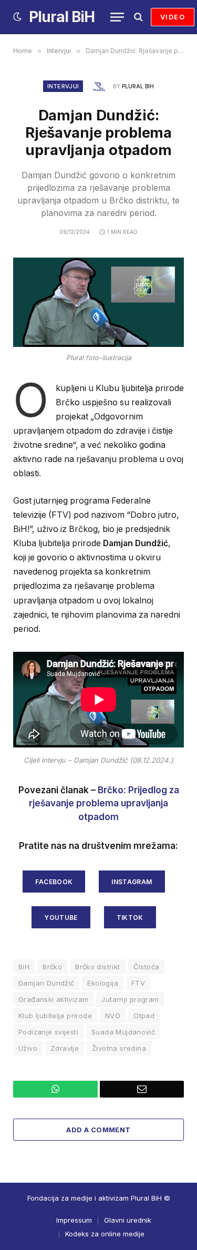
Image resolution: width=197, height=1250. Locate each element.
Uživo (27, 1048)
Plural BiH (138, 86)
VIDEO (172, 17)
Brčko (52, 966)
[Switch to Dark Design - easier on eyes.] (17, 17)
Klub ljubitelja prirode (55, 1015)
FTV (138, 983)
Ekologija (102, 983)
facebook (53, 882)
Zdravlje (64, 1048)
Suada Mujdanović (123, 1032)
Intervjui (63, 86)
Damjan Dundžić (46, 983)
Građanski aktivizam (53, 999)
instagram (131, 882)
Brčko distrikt (97, 966)
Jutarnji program (130, 999)
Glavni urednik (127, 1220)
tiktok (130, 917)
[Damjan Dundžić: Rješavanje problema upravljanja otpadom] (98, 302)
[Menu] (117, 17)
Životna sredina (119, 1048)
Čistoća (146, 966)
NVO (112, 1015)
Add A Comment (98, 1129)
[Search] (137, 17)
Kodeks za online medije (104, 1233)
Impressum (74, 1220)
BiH (23, 966)
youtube (61, 917)
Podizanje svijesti (48, 1032)
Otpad (143, 1015)
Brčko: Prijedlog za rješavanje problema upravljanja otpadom (104, 803)
